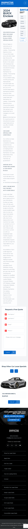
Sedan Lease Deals (9, 492)
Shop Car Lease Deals (10, 453)
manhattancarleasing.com (11, 182)
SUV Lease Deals (8, 503)
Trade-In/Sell (7, 468)
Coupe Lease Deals (9, 497)
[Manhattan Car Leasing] (7, 3)
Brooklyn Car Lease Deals (11, 487)
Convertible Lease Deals (10, 513)
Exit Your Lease (8, 463)
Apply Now (7, 458)
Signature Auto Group (5, 525)
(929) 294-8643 (14, 436)
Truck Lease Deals (9, 508)
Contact (6, 479)
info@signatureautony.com (14, 438)
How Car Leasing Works (10, 474)
